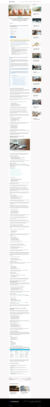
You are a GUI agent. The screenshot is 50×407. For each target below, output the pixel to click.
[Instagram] (40, 405)
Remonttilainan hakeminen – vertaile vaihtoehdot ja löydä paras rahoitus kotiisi (36, 84)
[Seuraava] (29, 390)
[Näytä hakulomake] (40, 1)
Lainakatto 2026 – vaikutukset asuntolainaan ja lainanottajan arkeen (36, 37)
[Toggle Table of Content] (12, 23)
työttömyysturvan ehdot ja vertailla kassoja (20, 302)
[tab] (19, 396)
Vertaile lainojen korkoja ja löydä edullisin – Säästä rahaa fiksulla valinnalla (36, 49)
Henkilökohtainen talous (26, 401)
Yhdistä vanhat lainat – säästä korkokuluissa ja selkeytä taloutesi (36, 96)
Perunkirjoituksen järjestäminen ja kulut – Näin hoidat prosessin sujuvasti (26, 379)
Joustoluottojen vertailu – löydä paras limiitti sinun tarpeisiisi (36, 14)
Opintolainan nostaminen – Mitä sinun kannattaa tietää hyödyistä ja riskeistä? (36, 61)
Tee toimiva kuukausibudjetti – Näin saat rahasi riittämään (24, 392)
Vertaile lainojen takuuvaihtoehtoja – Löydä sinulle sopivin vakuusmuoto (36, 119)
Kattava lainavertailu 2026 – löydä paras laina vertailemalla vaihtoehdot (36, 26)
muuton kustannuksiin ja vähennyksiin (16, 69)
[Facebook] (38, 405)
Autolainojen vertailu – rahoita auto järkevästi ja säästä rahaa (36, 107)
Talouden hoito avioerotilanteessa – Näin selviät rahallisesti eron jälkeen (14, 379)
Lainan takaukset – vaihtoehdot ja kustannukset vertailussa (36, 72)
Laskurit (30, 401)
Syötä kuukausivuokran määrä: (13, 28)
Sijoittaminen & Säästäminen (38, 401)
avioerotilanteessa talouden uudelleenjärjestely (23, 321)
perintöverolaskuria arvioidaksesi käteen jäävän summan (20, 165)
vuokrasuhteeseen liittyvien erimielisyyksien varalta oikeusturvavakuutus (17, 295)
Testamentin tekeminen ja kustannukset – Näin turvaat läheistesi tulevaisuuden (13, 393)
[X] (39, 405)
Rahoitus (33, 401)
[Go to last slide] (10, 390)
